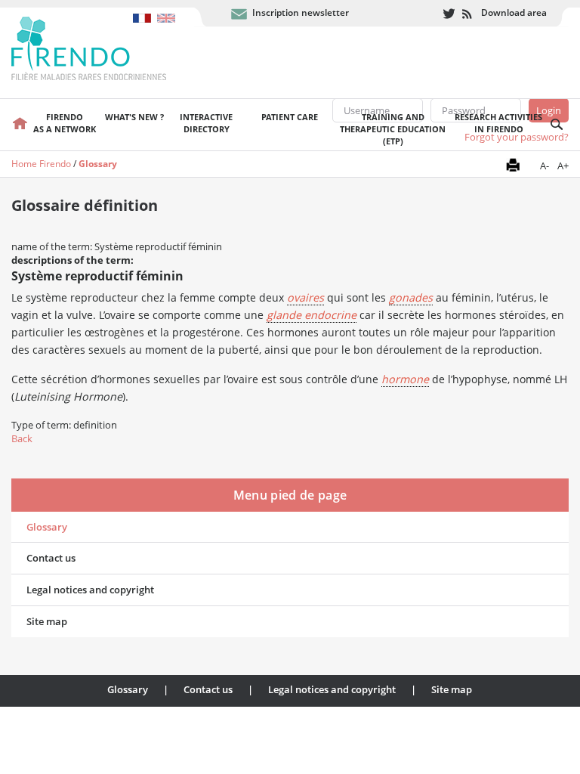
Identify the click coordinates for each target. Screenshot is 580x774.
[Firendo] (103, 47)
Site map (46, 621)
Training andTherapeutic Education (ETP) (393, 129)
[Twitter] (449, 14)
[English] (168, 10)
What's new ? (134, 116)
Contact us (51, 558)
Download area (514, 12)
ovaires (305, 297)
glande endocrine (311, 315)
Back (21, 438)
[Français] (145, 10)
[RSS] (468, 14)
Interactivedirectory (206, 123)
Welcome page (19, 124)
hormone (405, 379)
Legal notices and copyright (90, 589)
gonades (411, 297)
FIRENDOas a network (64, 123)
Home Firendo (41, 163)
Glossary (98, 163)
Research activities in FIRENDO (498, 123)
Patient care (289, 116)
